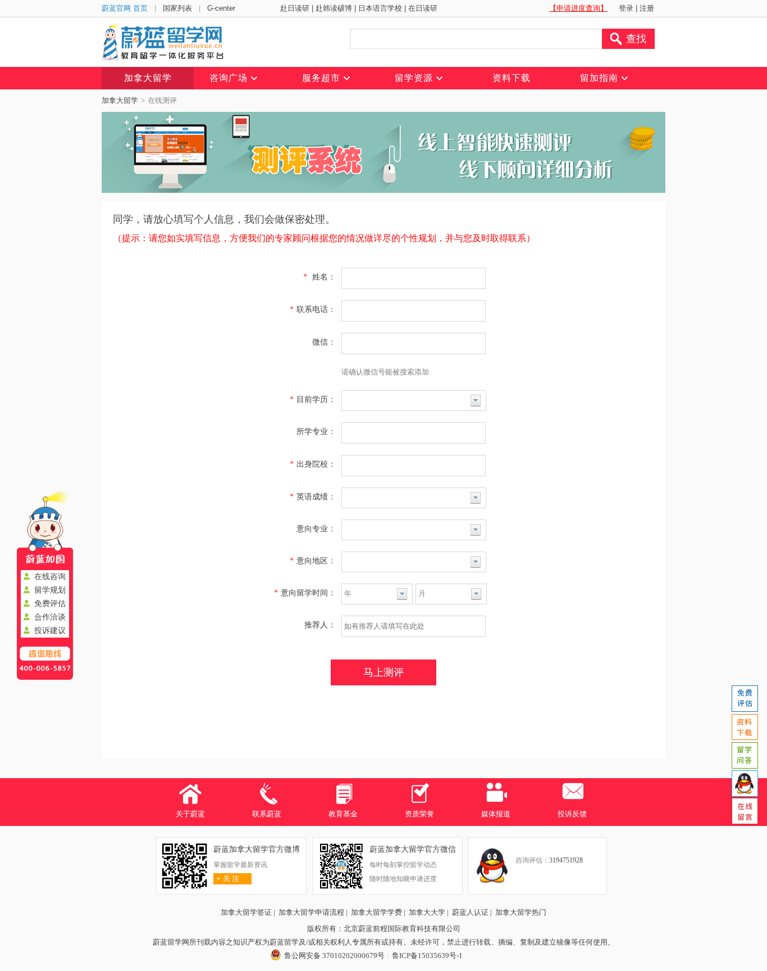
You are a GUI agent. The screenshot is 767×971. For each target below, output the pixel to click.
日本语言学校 (380, 8)
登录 (626, 8)
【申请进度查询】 (578, 8)
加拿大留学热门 (520, 912)
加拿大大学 (427, 912)
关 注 (227, 878)
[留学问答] (744, 755)
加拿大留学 (120, 100)
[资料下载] (744, 726)
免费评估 (50, 603)
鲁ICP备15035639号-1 (427, 955)
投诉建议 (50, 630)
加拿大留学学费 (376, 912)
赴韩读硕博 (334, 8)
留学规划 (50, 590)
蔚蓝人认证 (470, 912)
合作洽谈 (50, 617)
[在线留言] (744, 811)
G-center (221, 8)
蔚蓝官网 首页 (125, 8)
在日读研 (422, 8)
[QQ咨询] (744, 783)
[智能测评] (744, 698)
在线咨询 (50, 576)
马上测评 (383, 672)
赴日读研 (294, 8)
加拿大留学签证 (246, 912)
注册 (647, 8)
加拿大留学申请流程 (311, 912)
